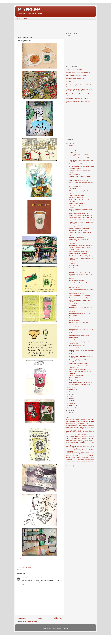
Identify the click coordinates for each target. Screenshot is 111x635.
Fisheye (67, 436)
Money (79, 444)
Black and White (86, 425)
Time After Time (73, 324)
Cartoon (71, 427)
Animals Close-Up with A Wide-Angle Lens (80, 217)
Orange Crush (73, 267)
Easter (78, 433)
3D (66, 419)
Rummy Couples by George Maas (78, 251)
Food (76, 436)
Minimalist (74, 444)
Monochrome (84, 444)
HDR (79, 438)
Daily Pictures (29, 9)
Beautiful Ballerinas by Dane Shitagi (75, 78)
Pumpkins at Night (74, 380)
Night (88, 446)
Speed (72, 455)
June (70, 396)
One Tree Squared (74, 339)
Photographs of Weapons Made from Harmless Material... (79, 240)
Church (92, 427)
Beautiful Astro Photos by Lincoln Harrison (77, 98)
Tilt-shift (74, 459)
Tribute (82, 459)
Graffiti (68, 438)
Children (82, 427)
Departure (71, 278)
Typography (87, 459)
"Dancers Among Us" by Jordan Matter (79, 285)
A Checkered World (74, 265)
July (70, 394)
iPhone (67, 442)
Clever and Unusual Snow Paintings (78, 213)
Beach (76, 425)
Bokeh (92, 425)
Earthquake (72, 433)
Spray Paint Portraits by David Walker (79, 322)
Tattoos (78, 457)
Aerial (68, 421)
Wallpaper (73, 461)
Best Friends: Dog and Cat (76, 197)
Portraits (69, 452)
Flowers (72, 436)
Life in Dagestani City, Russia (77, 226)
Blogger (66, 628)
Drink (67, 433)
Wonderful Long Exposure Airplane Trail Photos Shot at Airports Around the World (79, 90)
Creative (73, 431)
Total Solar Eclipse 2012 (75, 168)
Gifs (93, 436)
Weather (77, 461)
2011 (69, 410)
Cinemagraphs (69, 428)
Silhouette (68, 455)
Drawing (28, 567)
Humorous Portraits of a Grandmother (79, 369)
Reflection (68, 454)
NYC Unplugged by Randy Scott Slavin (79, 384)
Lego (80, 442)
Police (92, 450)
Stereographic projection (84, 455)
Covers (92, 429)
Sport (76, 455)
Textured (92, 457)
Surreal (73, 457)
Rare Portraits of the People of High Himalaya (81, 256)
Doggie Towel (72, 188)
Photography (77, 450)
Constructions (86, 429)
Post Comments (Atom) (30, 621)
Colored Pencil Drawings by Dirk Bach (79, 190)
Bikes (80, 425)
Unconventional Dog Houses (76, 293)
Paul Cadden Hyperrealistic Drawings (76, 75)
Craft (67, 431)
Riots (73, 454)
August (71, 392)
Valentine (92, 459)
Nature (73, 446)
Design (80, 431)
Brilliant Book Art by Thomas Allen (78, 270)
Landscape (73, 442)
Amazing (78, 421)
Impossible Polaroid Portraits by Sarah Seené (81, 220)
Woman (91, 461)
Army (75, 424)
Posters (82, 452)
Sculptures (82, 454)
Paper (86, 448)
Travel (79, 459)
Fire (88, 434)
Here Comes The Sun (75, 174)
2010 (69, 412)
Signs (92, 454)
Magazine (68, 444)
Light (87, 442)
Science (76, 453)
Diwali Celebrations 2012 (75, 164)
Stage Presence (73, 337)
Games (90, 436)
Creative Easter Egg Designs (74, 69)
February (71, 405)
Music (67, 446)
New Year (79, 446)
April (70, 401)
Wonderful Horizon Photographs (77, 195)
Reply (22, 584)
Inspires (86, 440)
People (92, 448)
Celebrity (76, 427)
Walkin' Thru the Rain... (75, 377)
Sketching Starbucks (74, 318)
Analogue (84, 421)
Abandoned (71, 419)
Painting (74, 448)
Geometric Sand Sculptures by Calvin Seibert (81, 166)
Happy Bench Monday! (75, 193)
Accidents (88, 419)
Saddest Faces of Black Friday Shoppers (80, 232)
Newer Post (21, 618)
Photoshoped (86, 450)
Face (74, 434)
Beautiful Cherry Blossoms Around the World (78, 72)
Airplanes (72, 421)
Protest (87, 452)
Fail (76, 434)
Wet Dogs (71, 354)
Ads (93, 419)
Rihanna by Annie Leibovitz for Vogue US (80, 297)
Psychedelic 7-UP (73, 235)
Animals (90, 421)
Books (67, 427)
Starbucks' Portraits (74, 287)
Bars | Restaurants (70, 425)
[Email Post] (19, 567)
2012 (69, 148)
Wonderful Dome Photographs (77, 203)
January (71, 407)
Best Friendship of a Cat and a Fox (78, 230)
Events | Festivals (87, 433)
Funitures (84, 436)
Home (18, 18)
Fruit (80, 436)
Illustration (80, 440)
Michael (23, 578)
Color (79, 429)
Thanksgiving (69, 459)
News (84, 446)
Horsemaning (84, 438)
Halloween (74, 438)
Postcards (76, 452)
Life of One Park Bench (75, 327)
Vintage (68, 461)
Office (92, 446)
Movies (92, 444)
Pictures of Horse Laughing (76, 280)
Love (93, 442)
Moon (88, 444)
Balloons (92, 424)
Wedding (82, 461)
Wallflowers (72, 243)
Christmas (87, 427)
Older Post (58, 618)
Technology (85, 457)
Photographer (69, 449)
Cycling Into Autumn (74, 320)
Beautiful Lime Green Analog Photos (79, 335)
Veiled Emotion (73, 315)
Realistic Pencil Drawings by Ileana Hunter (80, 215)
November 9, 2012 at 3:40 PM (34, 578)
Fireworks (91, 434)
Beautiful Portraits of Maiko (76, 237)
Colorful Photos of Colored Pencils (78, 180)
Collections (75, 428)
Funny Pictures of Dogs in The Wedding (80, 282)
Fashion (83, 434)
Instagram (91, 440)
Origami (68, 448)
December (72, 150)
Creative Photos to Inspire (76, 375)
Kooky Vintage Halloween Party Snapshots (80, 382)
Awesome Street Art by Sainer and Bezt (79, 158)
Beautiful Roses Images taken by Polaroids (80, 245)
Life (83, 442)
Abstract (77, 419)
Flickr (21, 558)
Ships (88, 454)
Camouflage (72, 311)
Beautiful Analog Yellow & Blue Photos (79, 313)
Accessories (82, 419)
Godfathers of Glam (74, 333)
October (71, 387)
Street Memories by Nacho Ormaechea (79, 295)
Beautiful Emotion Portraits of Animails (79, 272)
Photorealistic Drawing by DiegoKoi (78, 363)
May (70, 398)
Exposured (69, 434)
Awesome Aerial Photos (75, 186)
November (72, 152)
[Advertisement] (46, 26)
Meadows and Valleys (75, 348)
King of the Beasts (71, 81)
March (71, 403)
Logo (90, 442)
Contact (25, 18)
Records (92, 452)
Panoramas (81, 448)
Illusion (74, 440)
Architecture (69, 424)
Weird (87, 461)
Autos (87, 424)
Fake (79, 434)
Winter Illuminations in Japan (77, 345)
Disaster (85, 431)
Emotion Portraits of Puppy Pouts (78, 253)
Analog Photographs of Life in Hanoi (79, 228)
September (72, 389)
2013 (69, 145)
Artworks (81, 424)
